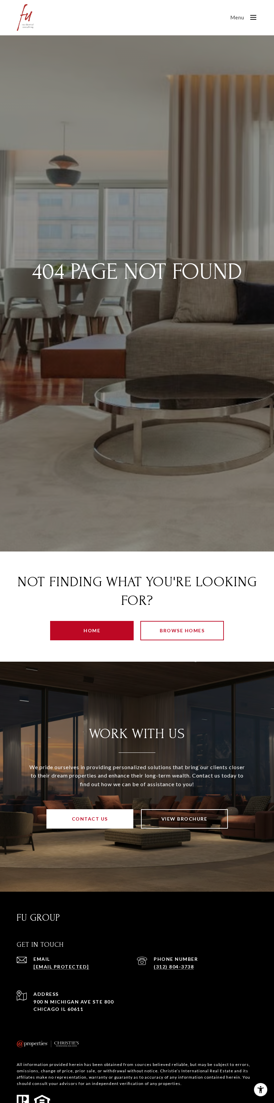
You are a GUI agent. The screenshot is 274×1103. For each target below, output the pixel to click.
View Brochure (184, 819)
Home (92, 630)
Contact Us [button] (90, 819)
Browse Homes (182, 630)
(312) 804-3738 (174, 966)
